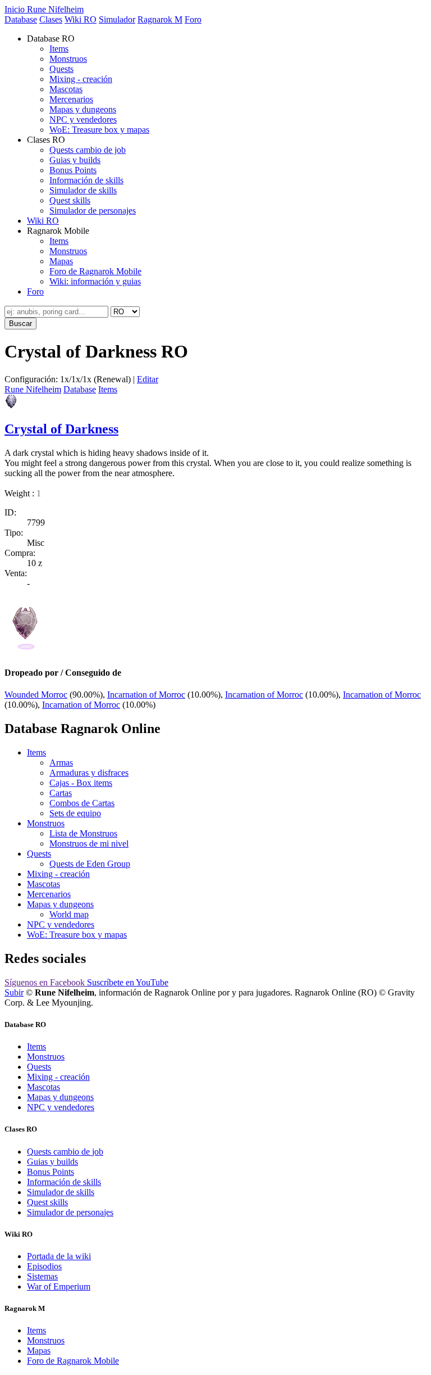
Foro (193, 19)
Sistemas (42, 1276)
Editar (147, 379)
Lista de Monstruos (83, 833)
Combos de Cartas (81, 803)
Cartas (60, 793)
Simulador (117, 19)
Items (58, 48)
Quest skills (69, 200)
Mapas (61, 261)
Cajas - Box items (80, 783)
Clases (50, 19)
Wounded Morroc (35, 694)
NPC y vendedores (83, 119)
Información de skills (86, 180)
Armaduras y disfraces (89, 772)
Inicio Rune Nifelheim (44, 9)
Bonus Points (73, 170)
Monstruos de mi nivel (89, 843)
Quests (61, 69)
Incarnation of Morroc (146, 694)
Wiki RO (81, 19)
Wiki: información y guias (95, 281)
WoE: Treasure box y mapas (99, 129)
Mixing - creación (80, 79)
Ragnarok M (159, 19)
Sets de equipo (75, 813)
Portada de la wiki (59, 1256)
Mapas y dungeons (82, 109)
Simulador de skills (83, 190)
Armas (61, 762)
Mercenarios (71, 99)
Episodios (44, 1266)
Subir (14, 992)
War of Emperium (58, 1286)
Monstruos (68, 59)
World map (69, 914)
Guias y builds (74, 160)
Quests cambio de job (87, 150)
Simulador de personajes (92, 210)
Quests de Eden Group (89, 864)
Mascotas (65, 89)
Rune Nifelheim (32, 389)
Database (20, 19)
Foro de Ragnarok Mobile (95, 271)
